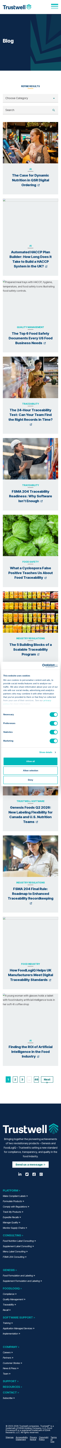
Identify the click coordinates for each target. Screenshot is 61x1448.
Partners (7, 1357)
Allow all (30, 761)
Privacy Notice (33, 1438)
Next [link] (47, 1079)
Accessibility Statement (22, 1438)
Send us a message (29, 1164)
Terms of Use (54, 1439)
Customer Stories (11, 1363)
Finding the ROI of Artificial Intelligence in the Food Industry (30, 1051)
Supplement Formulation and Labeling (21, 1281)
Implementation (10, 1333)
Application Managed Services (17, 1328)
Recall (6, 1310)
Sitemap (10, 1437)
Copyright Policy (43, 1438)
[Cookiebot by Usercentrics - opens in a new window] (45, 666)
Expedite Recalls (11, 1217)
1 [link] (8, 1079)
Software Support (18, 1317)
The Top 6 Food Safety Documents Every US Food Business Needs (30, 338)
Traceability (8, 1304)
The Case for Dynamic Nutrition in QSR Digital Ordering (30, 180)
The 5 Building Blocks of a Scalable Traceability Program (30, 649)
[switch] (54, 723)
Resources (11, 1387)
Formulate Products (12, 1201)
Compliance (8, 1294)
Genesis (9, 1270)
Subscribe (8, 1398)
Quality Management (13, 1299)
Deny (30, 780)
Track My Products (12, 1211)
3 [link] (22, 1079)
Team (5, 1373)
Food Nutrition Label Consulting (18, 1240)
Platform (10, 1190)
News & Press (9, 1368)
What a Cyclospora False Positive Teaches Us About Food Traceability (30, 573)
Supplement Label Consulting (17, 1246)
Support (9, 1381)
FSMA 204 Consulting (13, 1256)
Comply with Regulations (15, 1206)
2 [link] (15, 1079)
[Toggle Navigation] (54, 6)
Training (7, 1323)
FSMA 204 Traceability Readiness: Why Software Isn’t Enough (30, 496)
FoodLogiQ (11, 1288)
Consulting (12, 1235)
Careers (7, 1352)
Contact (10, 1392)
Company (10, 1347)
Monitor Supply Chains (14, 1227)
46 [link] (36, 1079)
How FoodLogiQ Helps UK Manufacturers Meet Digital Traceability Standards (30, 975)
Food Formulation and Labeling (18, 1275)
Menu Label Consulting (14, 1251)
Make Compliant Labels (14, 1196)
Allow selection (30, 770)
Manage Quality (10, 1222)
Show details (45, 752)
